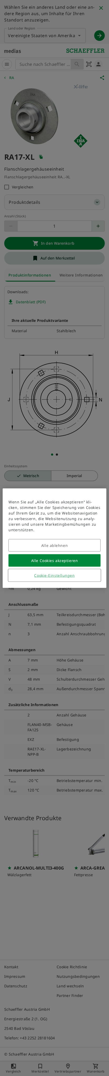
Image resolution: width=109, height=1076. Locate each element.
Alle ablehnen (54, 545)
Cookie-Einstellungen (54, 575)
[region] (54, 538)
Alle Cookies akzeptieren (54, 560)
